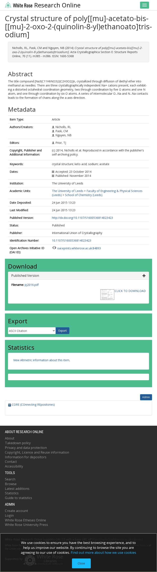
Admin (146, 397)
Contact (11, 461)
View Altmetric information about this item (41, 360)
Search (10, 479)
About (9, 438)
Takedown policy (18, 443)
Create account (16, 510)
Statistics (12, 493)
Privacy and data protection (26, 447)
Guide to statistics (18, 498)
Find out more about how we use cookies (103, 552)
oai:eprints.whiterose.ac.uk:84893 (79, 248)
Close (81, 563)
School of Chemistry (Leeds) (83, 195)
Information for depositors (25, 457)
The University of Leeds (67, 191)
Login (9, 515)
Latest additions (17, 488)
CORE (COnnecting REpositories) (33, 404)
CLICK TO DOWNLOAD (130, 291)
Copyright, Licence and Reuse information (37, 452)
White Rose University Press (26, 524)
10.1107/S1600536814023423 (71, 240)
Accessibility (14, 466)
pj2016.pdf (32, 285)
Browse (11, 484)
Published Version (25, 275)
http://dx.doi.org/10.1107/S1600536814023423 (82, 218)
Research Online (47, 5)
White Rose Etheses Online (25, 520)
